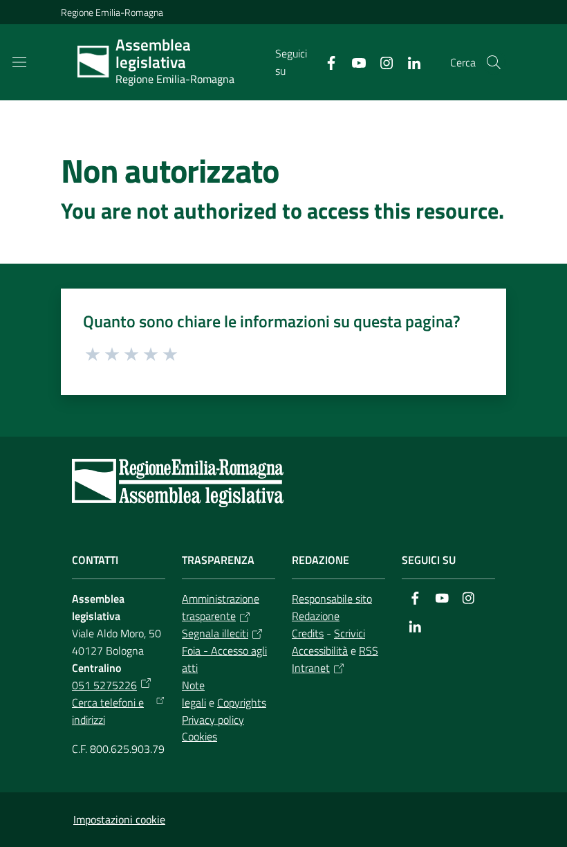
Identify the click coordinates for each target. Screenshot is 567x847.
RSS (368, 650)
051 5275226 (104, 685)
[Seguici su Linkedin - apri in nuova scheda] (408, 61)
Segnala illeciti (215, 633)
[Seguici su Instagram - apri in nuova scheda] (381, 61)
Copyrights (241, 702)
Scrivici (349, 633)
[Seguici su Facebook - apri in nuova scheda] (326, 61)
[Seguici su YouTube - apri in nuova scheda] (353, 61)
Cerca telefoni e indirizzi (108, 711)
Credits (308, 633)
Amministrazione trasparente (220, 607)
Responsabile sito (332, 598)
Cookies (199, 736)
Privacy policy (213, 719)
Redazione (316, 616)
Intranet (311, 667)
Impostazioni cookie (119, 819)
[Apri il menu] (19, 62)
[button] (493, 62)
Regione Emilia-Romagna (112, 12)
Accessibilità (320, 650)
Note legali (194, 694)
